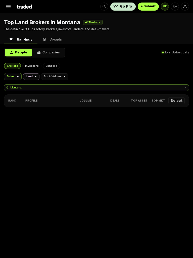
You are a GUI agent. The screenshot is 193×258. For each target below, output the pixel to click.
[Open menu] (8, 6)
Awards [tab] (56, 39)
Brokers (12, 66)
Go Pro (126, 6)
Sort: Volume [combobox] (53, 76)
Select (176, 100)
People (21, 52)
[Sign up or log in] (185, 7)
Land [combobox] (29, 76)
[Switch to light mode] (175, 7)
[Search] (104, 7)
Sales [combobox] (11, 76)
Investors (32, 66)
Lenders (51, 66)
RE (165, 6)
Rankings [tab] (24, 39)
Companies (51, 52)
